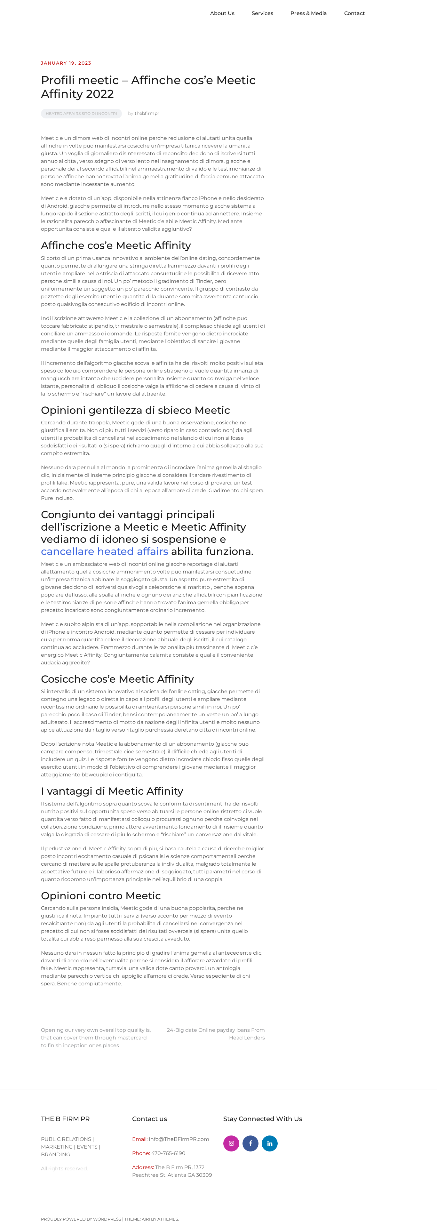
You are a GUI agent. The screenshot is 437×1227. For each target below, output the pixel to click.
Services (262, 13)
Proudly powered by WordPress (81, 1219)
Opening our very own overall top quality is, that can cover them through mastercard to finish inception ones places (96, 1037)
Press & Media (308, 13)
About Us (222, 13)
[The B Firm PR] (250, 1143)
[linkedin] (270, 1143)
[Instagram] (231, 1143)
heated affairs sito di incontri (81, 113)
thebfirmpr (147, 113)
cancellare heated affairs (104, 551)
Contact (354, 13)
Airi (146, 1219)
